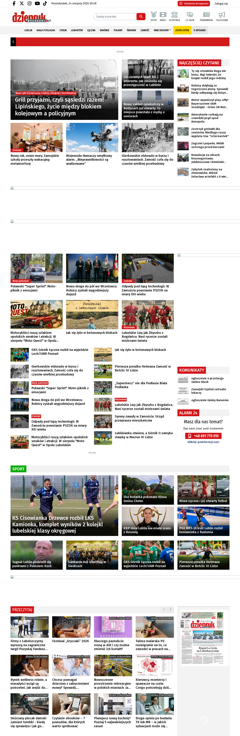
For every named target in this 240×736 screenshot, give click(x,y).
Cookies (76, 413)
